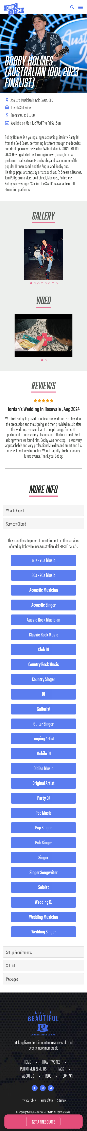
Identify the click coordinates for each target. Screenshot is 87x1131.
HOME (27, 1061)
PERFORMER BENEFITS (33, 1068)
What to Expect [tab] (15, 510)
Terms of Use (46, 1100)
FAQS (61, 1068)
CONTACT (68, 1075)
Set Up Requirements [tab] (19, 952)
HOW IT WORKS (51, 1061)
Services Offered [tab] (16, 523)
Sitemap (61, 1100)
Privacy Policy (29, 1100)
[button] (8, 254)
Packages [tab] (12, 978)
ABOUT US (28, 1075)
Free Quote (43, 1121)
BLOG (48, 1075)
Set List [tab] (10, 965)
